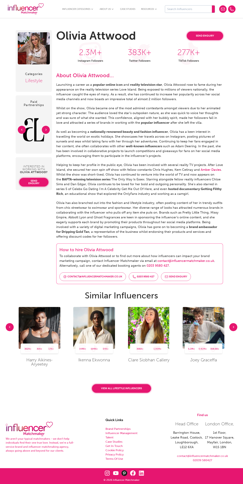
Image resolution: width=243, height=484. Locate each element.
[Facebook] (133, 473)
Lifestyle (34, 80)
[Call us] (232, 9)
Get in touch (114, 446)
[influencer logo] (29, 429)
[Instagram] (107, 473)
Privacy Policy (114, 454)
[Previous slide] (10, 327)
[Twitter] (99, 473)
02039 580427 (202, 460)
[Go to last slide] (22, 130)
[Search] (213, 9)
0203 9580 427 (158, 266)
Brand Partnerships (118, 429)
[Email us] (223, 9)
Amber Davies (211, 170)
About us (105, 9)
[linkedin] (141, 473)
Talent (109, 437)
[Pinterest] (124, 473)
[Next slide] (46, 130)
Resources (147, 9)
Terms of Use (114, 458)
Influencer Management (121, 433)
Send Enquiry (33, 182)
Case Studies (127, 9)
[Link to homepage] (25, 9)
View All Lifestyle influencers (121, 388)
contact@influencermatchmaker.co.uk (185, 261)
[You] (116, 473)
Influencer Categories (76, 9)
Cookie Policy (114, 450)
